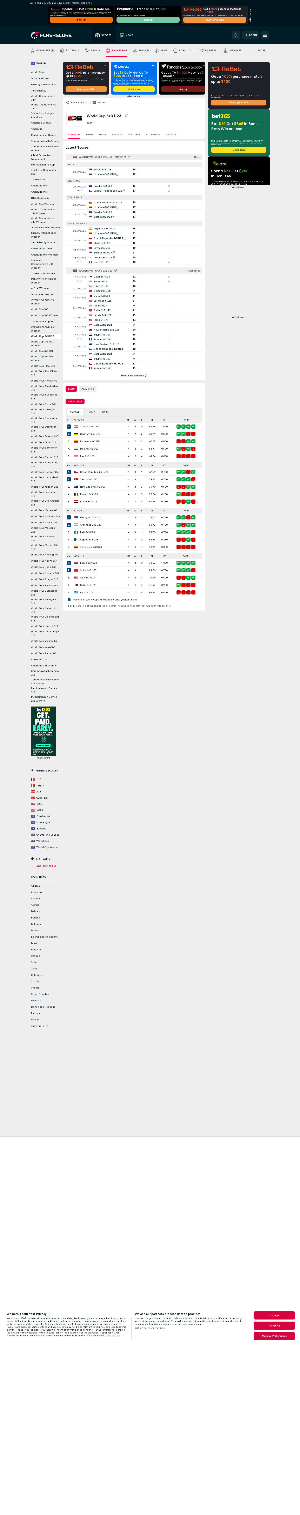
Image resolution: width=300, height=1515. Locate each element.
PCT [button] (164, 420)
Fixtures (134, 134)
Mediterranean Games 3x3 (44, 690)
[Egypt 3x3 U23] (76, 502)
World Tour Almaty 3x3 (44, 380)
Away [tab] (104, 412)
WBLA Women (40, 288)
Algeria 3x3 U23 (89, 539)
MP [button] (128, 420)
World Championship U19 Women (43, 211)
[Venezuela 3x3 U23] (76, 547)
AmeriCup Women (42, 248)
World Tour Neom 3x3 (44, 560)
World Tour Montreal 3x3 (43, 538)
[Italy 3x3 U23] (76, 532)
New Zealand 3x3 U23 (93, 486)
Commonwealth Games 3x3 (45, 673)
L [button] (141, 420)
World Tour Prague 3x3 (44, 579)
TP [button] (152, 420)
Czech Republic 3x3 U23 (94, 472)
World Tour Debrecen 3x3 (43, 428)
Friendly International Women (43, 234)
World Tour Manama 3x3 (45, 516)
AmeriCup (36, 129)
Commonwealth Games (45, 141)
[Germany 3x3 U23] (76, 434)
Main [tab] (71, 388)
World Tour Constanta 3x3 (44, 420)
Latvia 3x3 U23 (88, 562)
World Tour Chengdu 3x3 (43, 411)
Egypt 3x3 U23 (88, 501)
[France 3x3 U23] (76, 494)
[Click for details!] (134, 172)
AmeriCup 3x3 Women (44, 665)
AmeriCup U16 (39, 191)
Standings (153, 134)
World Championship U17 (43, 106)
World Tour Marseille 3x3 (43, 529)
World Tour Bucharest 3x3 (44, 396)
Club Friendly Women (43, 242)
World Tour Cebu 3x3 (43, 404)
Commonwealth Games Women (45, 148)
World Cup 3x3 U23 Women (42, 343)
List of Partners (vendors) (150, 1327)
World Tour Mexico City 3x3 (44, 547)
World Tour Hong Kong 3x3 (44, 464)
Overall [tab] (75, 412)
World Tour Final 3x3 (43, 366)
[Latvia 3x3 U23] (76, 563)
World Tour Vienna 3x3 (44, 641)
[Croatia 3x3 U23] (76, 426)
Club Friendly (38, 90)
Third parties (112, 1335)
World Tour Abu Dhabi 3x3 (44, 373)
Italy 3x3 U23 (87, 532)
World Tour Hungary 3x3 (45, 472)
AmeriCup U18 (39, 185)
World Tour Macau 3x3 (44, 510)
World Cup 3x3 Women (45, 315)
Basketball (79, 102)
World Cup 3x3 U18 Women (42, 358)
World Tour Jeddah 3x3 (44, 486)
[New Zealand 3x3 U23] (76, 487)
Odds (89, 134)
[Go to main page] (54, 35)
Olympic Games (40, 78)
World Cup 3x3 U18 (42, 351)
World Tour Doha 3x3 (43, 442)
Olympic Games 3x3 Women (42, 301)
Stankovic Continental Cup (43, 172)
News (102, 134)
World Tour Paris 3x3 (43, 567)
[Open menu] (265, 35)
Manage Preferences (274, 1336)
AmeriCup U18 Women (44, 254)
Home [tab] (91, 412)
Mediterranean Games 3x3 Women (44, 698)
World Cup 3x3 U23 (42, 336)
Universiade (38, 179)
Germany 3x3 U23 (90, 434)
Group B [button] (79, 465)
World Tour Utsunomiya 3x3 (45, 633)
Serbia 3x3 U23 (89, 479)
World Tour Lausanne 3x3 (43, 494)
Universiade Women (43, 273)
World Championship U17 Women (43, 220)
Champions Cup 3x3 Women (43, 328)
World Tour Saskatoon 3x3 (44, 592)
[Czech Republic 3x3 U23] (76, 472)
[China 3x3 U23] (76, 570)
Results (117, 134)
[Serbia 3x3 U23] (76, 479)
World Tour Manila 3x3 (44, 522)
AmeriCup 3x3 (39, 659)
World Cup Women (42, 204)
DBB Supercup (40, 198)
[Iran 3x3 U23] (76, 456)
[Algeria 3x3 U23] (76, 540)
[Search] (236, 35)
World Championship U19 (43, 98)
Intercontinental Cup (43, 164)
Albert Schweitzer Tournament (41, 157)
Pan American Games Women (43, 280)
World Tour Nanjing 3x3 (45, 554)
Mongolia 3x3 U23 (90, 517)
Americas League (41, 122)
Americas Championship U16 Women (42, 263)
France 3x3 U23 (89, 494)
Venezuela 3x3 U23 (91, 547)
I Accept (274, 1315)
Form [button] (186, 420)
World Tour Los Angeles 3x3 (45, 502)
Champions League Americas (42, 115)
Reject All (274, 1325)
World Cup (37, 72)
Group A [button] (79, 420)
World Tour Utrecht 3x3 (44, 626)
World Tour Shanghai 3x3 (43, 601)
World (103, 102)
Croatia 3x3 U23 (89, 426)
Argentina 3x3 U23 (90, 524)
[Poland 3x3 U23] (76, 449)
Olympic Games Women (45, 227)
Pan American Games (43, 135)
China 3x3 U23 (88, 570)
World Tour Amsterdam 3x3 (45, 388)
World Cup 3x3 (39, 309)
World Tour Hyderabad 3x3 (44, 479)
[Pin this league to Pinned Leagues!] (126, 115)
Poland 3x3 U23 (89, 448)
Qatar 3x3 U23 (88, 585)
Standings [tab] (75, 401)
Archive (171, 134)
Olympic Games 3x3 (42, 294)
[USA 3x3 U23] (76, 578)
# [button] (68, 420)
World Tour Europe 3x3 (44, 457)
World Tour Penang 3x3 (45, 573)
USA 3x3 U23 (87, 577)
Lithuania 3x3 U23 (90, 441)
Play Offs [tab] (87, 388)
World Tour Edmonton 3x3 (44, 449)
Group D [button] (79, 556)
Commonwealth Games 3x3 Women (45, 681)
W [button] (135, 420)
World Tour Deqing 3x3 (44, 436)
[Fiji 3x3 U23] (76, 592)
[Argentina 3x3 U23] (76, 525)
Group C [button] (79, 510)
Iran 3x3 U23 (87, 456)
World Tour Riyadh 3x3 (44, 585)
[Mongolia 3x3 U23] (76, 517)
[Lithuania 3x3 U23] (76, 441)
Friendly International (43, 84)
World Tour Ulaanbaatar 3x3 (45, 618)
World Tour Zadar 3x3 (43, 653)
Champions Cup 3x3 (43, 321)
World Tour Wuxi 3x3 (43, 647)
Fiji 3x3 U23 (86, 592)
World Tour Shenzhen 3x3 (43, 610)
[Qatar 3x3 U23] (76, 585)
